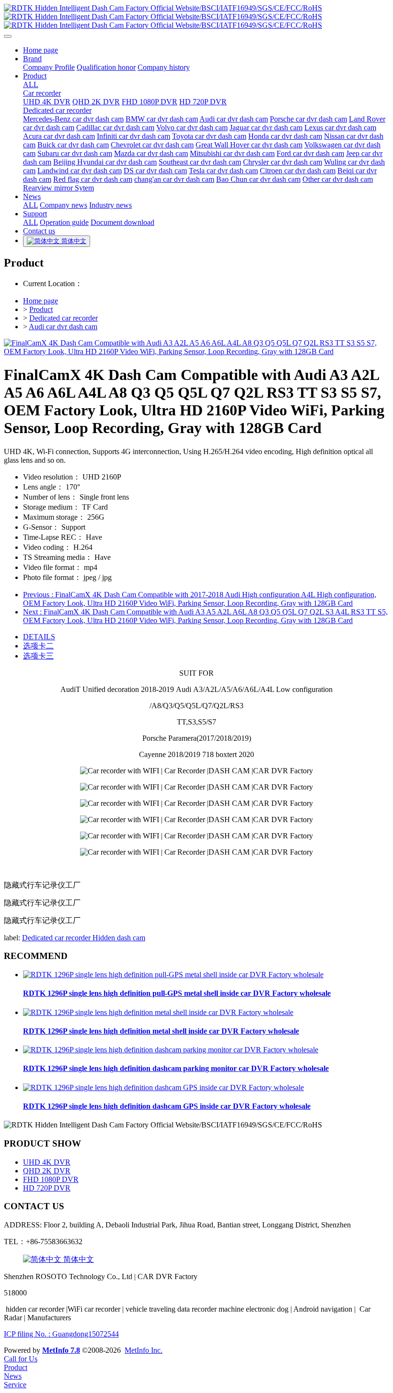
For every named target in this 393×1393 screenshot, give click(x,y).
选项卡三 (38, 656)
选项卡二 (38, 646)
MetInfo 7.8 (61, 1350)
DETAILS (39, 637)
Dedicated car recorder (63, 318)
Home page (40, 301)
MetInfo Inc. (143, 1350)
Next (205, 616)
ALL (30, 84)
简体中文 (77, 1259)
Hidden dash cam (118, 938)
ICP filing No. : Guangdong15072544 (61, 1334)
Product (41, 309)
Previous (199, 599)
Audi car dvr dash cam (63, 327)
